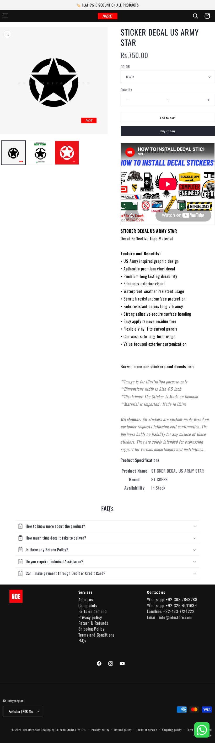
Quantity (126, 89)
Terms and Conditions (96, 635)
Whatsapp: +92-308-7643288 (172, 599)
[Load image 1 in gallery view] (13, 153)
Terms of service (147, 730)
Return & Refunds (93, 623)
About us (85, 599)
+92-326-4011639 (181, 605)
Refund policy (123, 730)
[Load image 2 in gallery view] (40, 153)
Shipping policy (172, 730)
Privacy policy (90, 617)
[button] (6, 16)
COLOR (125, 66)
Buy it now (167, 131)
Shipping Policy (91, 629)
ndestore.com (31, 730)
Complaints (87, 605)
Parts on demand (92, 611)
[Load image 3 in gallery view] (67, 153)
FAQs (82, 640)
